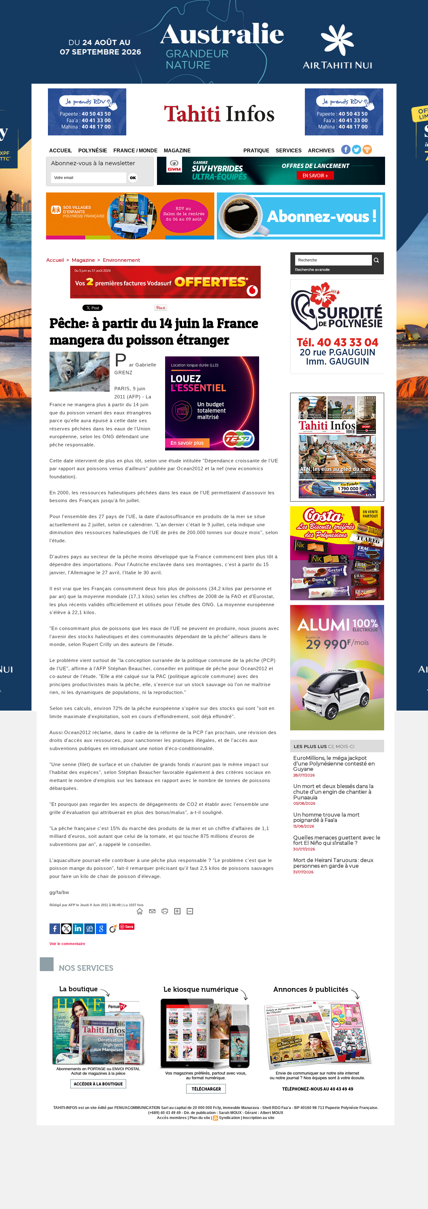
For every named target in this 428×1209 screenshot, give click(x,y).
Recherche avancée (312, 269)
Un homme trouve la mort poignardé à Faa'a (326, 817)
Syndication (229, 1118)
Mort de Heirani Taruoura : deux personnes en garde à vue (333, 863)
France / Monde (135, 150)
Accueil (60, 150)
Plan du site (200, 1118)
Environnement (121, 260)
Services (289, 150)
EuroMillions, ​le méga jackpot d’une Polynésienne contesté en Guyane (334, 763)
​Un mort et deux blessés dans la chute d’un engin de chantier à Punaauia (333, 791)
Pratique (256, 150)
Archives (321, 150)
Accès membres (172, 1118)
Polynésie (92, 150)
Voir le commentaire (67, 944)
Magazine (177, 150)
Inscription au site (258, 1118)
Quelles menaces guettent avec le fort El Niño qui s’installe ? (336, 840)
